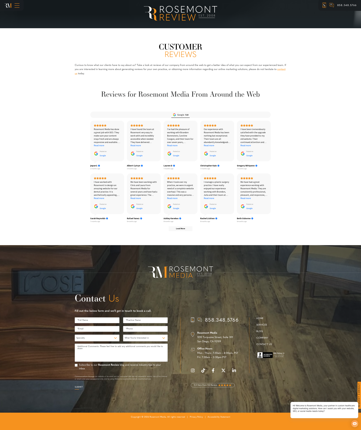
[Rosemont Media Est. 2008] (180, 272)
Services (261, 325)
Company (262, 338)
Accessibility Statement (219, 417)
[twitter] (224, 372)
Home (260, 318)
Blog (259, 331)
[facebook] (214, 372)
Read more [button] (99, 145)
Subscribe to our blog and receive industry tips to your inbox (120, 367)
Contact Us (264, 344)
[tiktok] (204, 372)
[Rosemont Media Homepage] (8, 5)
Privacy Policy (196, 417)
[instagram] (194, 372)
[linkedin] (235, 372)
